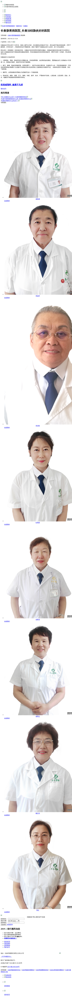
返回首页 (7, 941)
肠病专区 (19, 26)
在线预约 (7, 201)
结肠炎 (25, 26)
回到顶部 (7, 943)
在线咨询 (10, 924)
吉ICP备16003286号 (13, 966)
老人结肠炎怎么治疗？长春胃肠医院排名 (14, 97)
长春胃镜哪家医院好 (42, 970)
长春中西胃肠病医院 (8, 26)
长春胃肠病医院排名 (14, 970)
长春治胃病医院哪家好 (57, 970)
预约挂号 (7, 947)
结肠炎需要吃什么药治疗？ (9, 100)
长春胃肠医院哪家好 (28, 970)
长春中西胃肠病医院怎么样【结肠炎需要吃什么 (16, 99)
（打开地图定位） (6, 956)
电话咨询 (8, 977)
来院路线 (7, 945)
